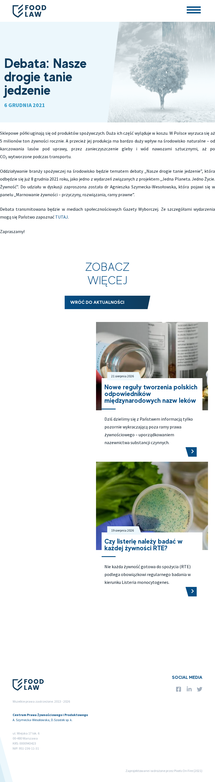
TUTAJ (61, 217)
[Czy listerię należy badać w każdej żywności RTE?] (191, 591)
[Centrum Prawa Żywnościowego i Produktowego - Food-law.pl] (29, 11)
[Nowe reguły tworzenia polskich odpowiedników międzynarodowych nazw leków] (191, 452)
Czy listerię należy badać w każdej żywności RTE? (143, 544)
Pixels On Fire (183, 771)
